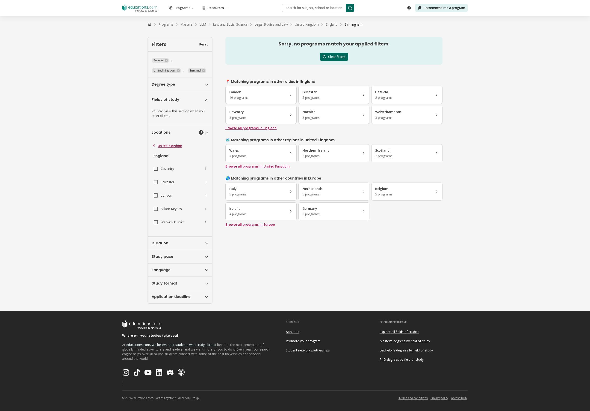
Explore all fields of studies (399, 332)
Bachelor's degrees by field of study (406, 350)
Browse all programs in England (251, 128)
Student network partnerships (308, 350)
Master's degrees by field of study (405, 341)
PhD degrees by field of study (402, 359)
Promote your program (303, 341)
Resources (216, 8)
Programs (182, 8)
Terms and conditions (413, 398)
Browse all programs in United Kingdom (257, 166)
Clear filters (336, 56)
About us (292, 332)
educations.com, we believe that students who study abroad (171, 344)
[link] (353, 24)
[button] (160, 60)
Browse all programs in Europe (250, 224)
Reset (203, 44)
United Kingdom (170, 146)
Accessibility (459, 398)
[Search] (350, 8)
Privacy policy (439, 398)
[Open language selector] (409, 8)
